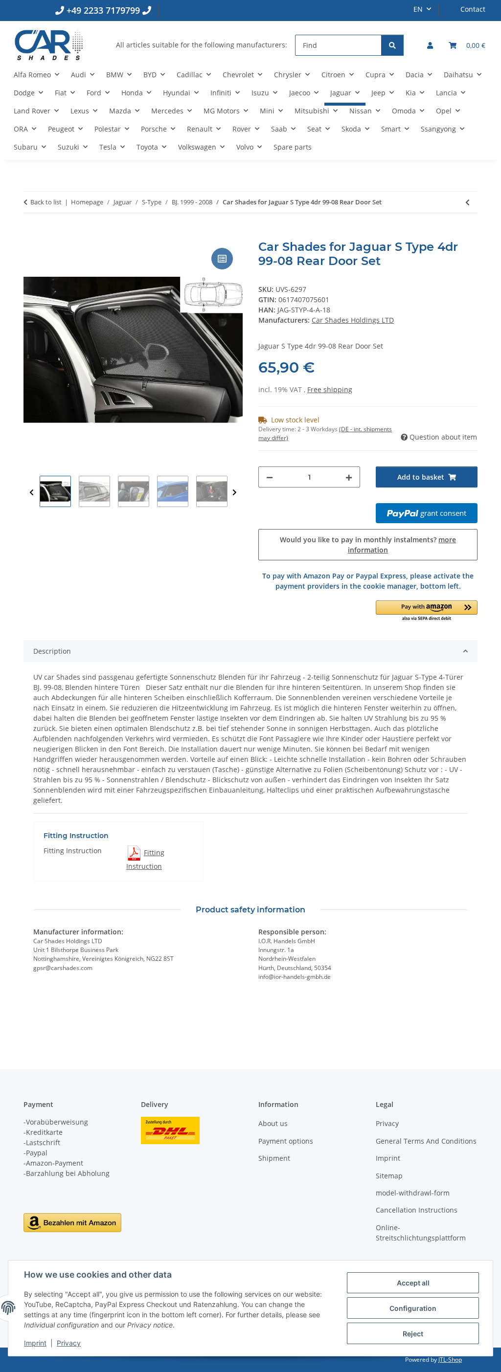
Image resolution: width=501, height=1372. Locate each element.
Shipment (274, 1158)
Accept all (413, 1283)
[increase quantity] (349, 477)
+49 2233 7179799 (103, 10)
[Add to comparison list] (222, 258)
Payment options (285, 1141)
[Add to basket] (31, 234)
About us (273, 1123)
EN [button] (418, 9)
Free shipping (329, 389)
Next (235, 492)
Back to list (46, 202)
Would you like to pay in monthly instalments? (368, 544)
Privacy (69, 1343)
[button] (430, 45)
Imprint (35, 1343)
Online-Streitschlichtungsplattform (421, 1232)
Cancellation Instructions (416, 1210)
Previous (31, 492)
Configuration (412, 1308)
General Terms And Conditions (426, 1141)
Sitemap (389, 1175)
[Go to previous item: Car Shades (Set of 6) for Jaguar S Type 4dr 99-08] (467, 202)
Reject (413, 1333)
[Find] (392, 45)
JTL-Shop (450, 1359)
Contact (472, 9)
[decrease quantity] (269, 477)
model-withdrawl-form (413, 1192)
